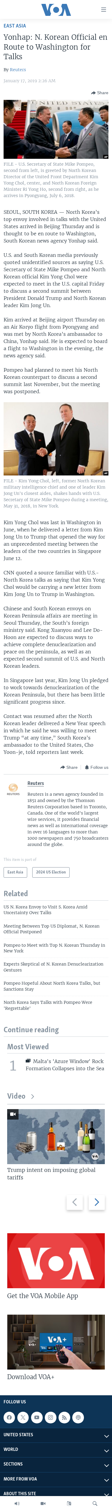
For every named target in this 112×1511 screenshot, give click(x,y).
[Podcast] (78, 1417)
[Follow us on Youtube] (36, 1417)
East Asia (15, 26)
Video (16, 1097)
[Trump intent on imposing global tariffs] (56, 1136)
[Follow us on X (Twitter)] (23, 1417)
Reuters (18, 69)
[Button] (99, 93)
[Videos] (43, 1503)
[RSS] (64, 1417)
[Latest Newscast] (17, 1503)
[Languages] (69, 1503)
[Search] (95, 1503)
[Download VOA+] (56, 1342)
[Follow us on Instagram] (50, 1417)
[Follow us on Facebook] (9, 1417)
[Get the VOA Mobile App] (56, 1260)
